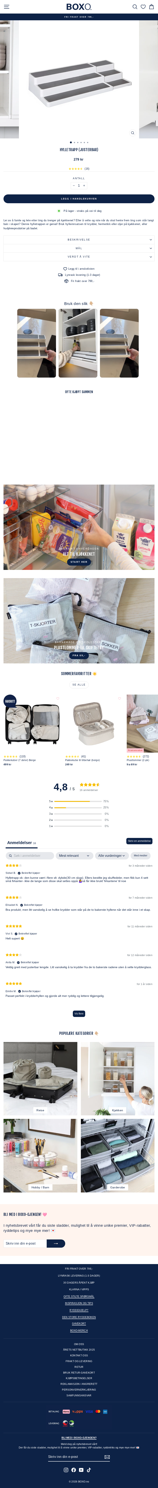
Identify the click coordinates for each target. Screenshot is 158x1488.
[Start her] (79, 527)
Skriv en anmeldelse (139, 841)
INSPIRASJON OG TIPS (79, 1303)
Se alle (79, 684)
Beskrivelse (79, 239)
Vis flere (79, 1013)
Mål (79, 248)
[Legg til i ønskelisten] (58, 404)
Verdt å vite (79, 256)
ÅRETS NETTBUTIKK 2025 (79, 1349)
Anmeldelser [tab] (21, 842)
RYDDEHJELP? (79, 1310)
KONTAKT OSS (79, 1355)
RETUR (79, 1367)
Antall (79, 178)
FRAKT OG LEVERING (79, 1361)
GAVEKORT (79, 1323)
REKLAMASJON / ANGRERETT (78, 1384)
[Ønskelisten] (143, 6)
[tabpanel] (79, 936)
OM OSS (79, 1344)
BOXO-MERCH (79, 1330)
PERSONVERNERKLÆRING (79, 1389)
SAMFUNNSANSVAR (79, 1395)
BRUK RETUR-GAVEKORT (79, 1372)
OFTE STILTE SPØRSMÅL (79, 1296)
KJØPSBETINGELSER (79, 1378)
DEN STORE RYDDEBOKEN (79, 1317)
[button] (79, 801)
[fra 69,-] (79, 620)
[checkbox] (141, 855)
